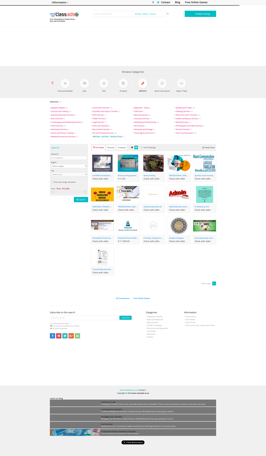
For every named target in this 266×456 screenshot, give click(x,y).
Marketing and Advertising (146, 122)
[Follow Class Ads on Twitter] (157, 2)
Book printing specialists (128, 175)
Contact (165, 2)
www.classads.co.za (128, 390)
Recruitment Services (102, 129)
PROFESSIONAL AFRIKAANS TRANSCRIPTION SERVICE (179, 175)
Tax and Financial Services (105, 133)
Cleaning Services (184, 111)
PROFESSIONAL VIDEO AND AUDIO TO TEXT (128, 206)
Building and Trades (185, 107)
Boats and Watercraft (155, 320)
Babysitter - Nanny (142, 107)
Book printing (149, 175)
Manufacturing (183, 122)
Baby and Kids (152, 322)
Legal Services (99, 122)
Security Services (184, 129)
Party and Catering (101, 125)
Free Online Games (196, 2)
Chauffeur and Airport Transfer (106, 111)
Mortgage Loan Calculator (111, 417)
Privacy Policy (190, 317)
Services (54, 101)
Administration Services (179, 206)
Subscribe (126, 317)
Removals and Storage (144, 129)
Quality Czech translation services (205, 175)
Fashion (150, 337)
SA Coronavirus (123, 298)
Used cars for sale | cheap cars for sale (199, 325)
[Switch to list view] (132, 147)
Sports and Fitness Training (63, 133)
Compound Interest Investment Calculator (118, 431)
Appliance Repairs (59, 107)
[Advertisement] (133, 45)
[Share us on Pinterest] (58, 335)
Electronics (151, 334)
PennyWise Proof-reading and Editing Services (103, 238)
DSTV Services (99, 115)
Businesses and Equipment (157, 328)
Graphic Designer (176, 238)
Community (151, 331)
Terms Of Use (190, 322)
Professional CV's (202, 206)
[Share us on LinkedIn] (77, 335)
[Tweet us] (65, 335)
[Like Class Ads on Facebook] (152, 2)
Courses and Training (61, 111)
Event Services (58, 118)
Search (82, 199)
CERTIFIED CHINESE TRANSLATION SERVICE (103, 206)
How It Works (190, 320)
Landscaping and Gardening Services (67, 122)
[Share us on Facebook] (52, 335)
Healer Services (100, 118)
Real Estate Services (60, 129)
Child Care (139, 111)
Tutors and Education (186, 133)
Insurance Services (143, 118)
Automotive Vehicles (154, 317)
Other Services (58, 125)
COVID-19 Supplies (154, 325)
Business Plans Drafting (128, 238)
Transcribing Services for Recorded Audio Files (103, 269)
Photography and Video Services (190, 125)
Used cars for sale (108, 402)
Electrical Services (142, 115)
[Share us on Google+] (71, 335)
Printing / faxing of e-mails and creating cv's (154, 238)
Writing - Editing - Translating (108, 136)
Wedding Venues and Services (64, 136)
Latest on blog (56, 398)
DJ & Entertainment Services (63, 115)
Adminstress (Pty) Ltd (153, 206)
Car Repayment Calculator (112, 409)
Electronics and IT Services (188, 115)
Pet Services (140, 125)
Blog (177, 2)
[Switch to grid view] (136, 147)
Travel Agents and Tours (145, 133)
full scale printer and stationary (205, 238)
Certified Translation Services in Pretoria (103, 175)
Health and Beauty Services (188, 118)
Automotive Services (102, 107)
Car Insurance (106, 424)
